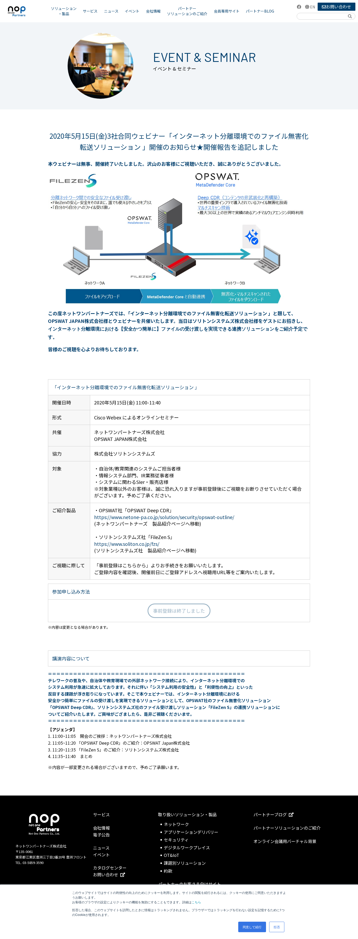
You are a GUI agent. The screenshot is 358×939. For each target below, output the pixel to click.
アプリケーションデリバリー (191, 832)
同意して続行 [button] (252, 927)
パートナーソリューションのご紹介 (187, 11)
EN (312, 6)
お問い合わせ (338, 6)
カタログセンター (110, 868)
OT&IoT (171, 855)
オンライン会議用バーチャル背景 (284, 841)
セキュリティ (176, 839)
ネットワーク (176, 824)
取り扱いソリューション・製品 (187, 814)
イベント (132, 11)
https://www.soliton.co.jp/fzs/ (126, 543)
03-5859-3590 (33, 862)
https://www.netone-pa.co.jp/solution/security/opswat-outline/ (164, 517)
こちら (196, 902)
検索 (349, 16)
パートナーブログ (270, 814)
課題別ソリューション (185, 863)
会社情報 (153, 11)
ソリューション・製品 (64, 11)
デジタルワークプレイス (187, 847)
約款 (168, 871)
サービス (90, 11)
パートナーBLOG (260, 11)
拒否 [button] (277, 927)
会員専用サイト (227, 11)
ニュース (111, 11)
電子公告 (101, 834)
